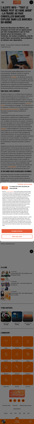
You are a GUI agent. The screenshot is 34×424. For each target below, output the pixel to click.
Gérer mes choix (17, 236)
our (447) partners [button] (10, 191)
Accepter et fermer (17, 231)
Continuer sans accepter (25, 184)
